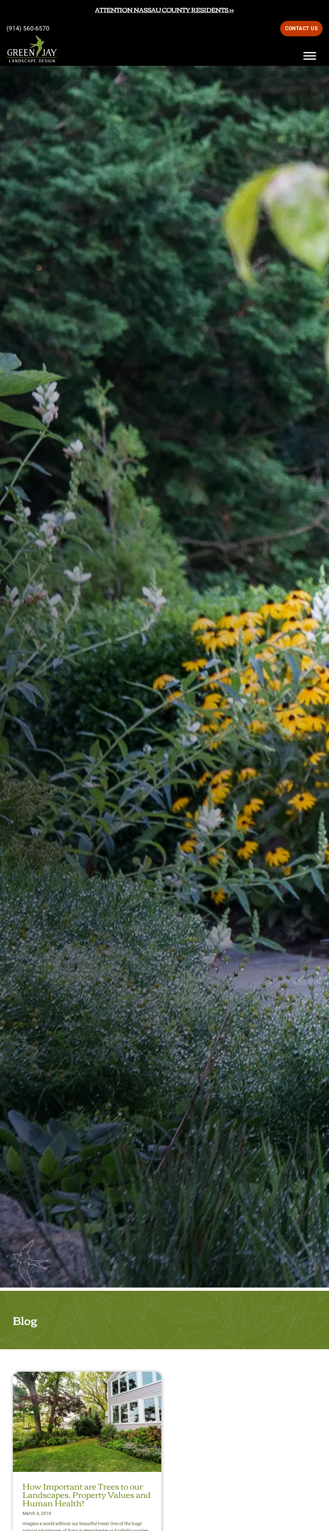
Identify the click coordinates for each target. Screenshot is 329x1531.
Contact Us (301, 28)
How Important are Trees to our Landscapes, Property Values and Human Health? (86, 1494)
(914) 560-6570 (27, 28)
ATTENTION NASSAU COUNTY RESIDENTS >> (164, 9)
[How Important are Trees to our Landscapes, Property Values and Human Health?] (87, 1377)
